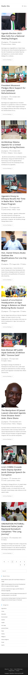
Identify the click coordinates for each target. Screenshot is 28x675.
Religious (10, 99)
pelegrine (5, 42)
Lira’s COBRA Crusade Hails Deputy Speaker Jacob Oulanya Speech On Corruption (13, 471)
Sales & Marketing (18, 669)
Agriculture (3, 608)
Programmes (11, 670)
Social (18, 209)
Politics (14, 44)
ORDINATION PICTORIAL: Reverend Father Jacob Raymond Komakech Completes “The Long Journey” (13, 528)
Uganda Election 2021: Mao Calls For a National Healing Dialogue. (12, 36)
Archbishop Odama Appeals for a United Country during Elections (12, 144)
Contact (17, 670)
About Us (7, 669)
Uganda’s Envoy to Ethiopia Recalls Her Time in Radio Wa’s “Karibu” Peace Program (13, 200)
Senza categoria (18, 153)
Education (3, 614)
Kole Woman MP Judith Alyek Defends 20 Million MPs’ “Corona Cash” (13, 352)
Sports (2, 645)
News (2, 631)
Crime (4, 480)
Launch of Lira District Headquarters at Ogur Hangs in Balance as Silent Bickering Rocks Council (13, 304)
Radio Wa (5, 6)
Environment (4, 617)
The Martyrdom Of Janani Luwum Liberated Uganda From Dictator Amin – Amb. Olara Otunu (13, 414)
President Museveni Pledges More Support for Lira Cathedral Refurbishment (13, 89)
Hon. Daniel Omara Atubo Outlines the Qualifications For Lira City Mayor (14, 256)
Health (5, 361)
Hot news (3, 625)
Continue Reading (8, 60)
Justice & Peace (7, 44)
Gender (3, 619)
